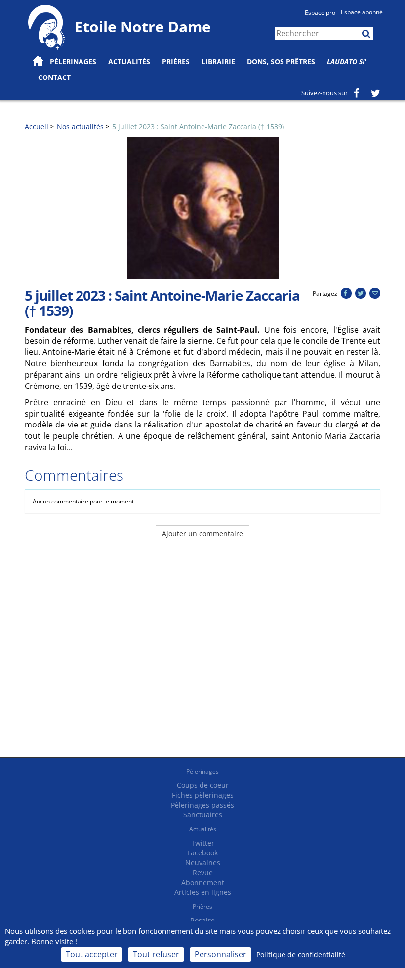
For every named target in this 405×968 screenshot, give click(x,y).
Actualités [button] (129, 61)
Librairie (218, 61)
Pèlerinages (202, 771)
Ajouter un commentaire (202, 533)
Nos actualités (80, 126)
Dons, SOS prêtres (281, 61)
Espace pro (320, 12)
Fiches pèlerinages (203, 795)
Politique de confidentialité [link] (300, 954)
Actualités (202, 829)
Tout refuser (156, 954)
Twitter (202, 843)
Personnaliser (220, 954)
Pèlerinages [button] (73, 61)
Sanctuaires (202, 814)
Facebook (202, 852)
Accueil (36, 126)
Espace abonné (362, 12)
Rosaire (202, 920)
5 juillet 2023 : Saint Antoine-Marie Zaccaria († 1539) (198, 126)
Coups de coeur (203, 785)
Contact (54, 77)
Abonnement (202, 882)
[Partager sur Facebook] (346, 293)
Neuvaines (202, 862)
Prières (176, 61)
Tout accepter (92, 954)
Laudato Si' (346, 61)
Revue (203, 872)
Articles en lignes (202, 892)
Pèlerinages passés (202, 805)
